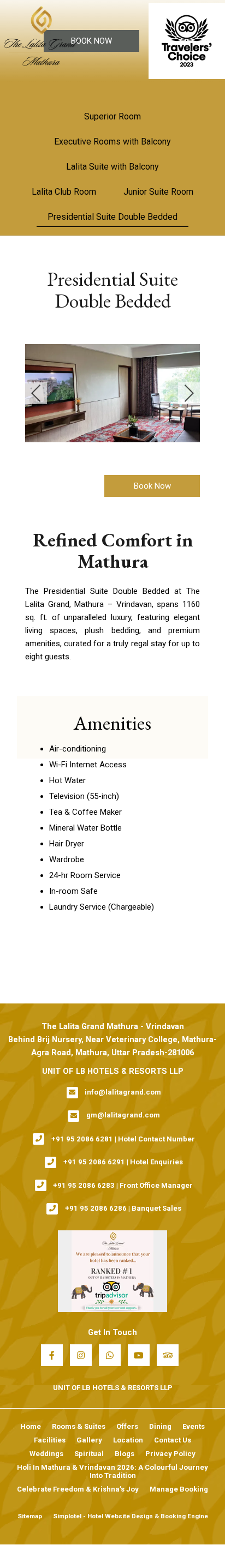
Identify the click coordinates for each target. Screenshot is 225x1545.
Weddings (46, 1454)
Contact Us (172, 1440)
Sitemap (29, 1516)
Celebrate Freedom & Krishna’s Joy (78, 1489)
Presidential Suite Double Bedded (112, 217)
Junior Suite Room (158, 192)
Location (128, 1440)
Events (193, 1426)
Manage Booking (179, 1489)
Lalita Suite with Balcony (112, 166)
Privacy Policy (170, 1454)
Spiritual (89, 1454)
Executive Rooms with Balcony (112, 141)
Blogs (124, 1454)
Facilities (50, 1440)
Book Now (91, 41)
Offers (127, 1426)
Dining (160, 1426)
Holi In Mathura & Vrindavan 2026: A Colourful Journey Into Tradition (112, 1471)
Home (30, 1426)
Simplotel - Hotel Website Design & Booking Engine (130, 1516)
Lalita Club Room (64, 192)
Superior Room (112, 116)
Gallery (89, 1440)
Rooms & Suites (78, 1426)
